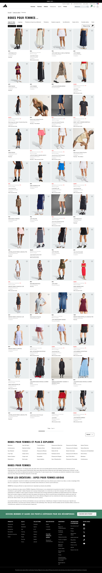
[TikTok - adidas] (88, 540)
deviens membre (93, 3)
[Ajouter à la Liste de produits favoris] (27, 31)
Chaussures (53, 6)
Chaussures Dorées (42, 453)
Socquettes (39, 456)
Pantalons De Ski (56, 453)
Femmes (39, 6)
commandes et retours (77, 3)
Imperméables (40, 459)
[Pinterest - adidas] (88, 536)
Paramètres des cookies (20, 570)
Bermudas (24, 459)
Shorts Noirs (84, 453)
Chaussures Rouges (56, 456)
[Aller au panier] (97, 6)
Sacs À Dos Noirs (70, 456)
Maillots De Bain (26, 448)
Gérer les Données (30, 570)
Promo (65, 6)
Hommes (33, 6)
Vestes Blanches (85, 448)
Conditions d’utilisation (82, 570)
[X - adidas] (88, 532)
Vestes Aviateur (11, 456)
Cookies (36, 570)
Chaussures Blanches (57, 445)
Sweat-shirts (25, 453)
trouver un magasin (66, 3)
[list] (51, 22)
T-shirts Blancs (41, 445)
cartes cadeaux (85, 3)
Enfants (46, 6)
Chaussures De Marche (72, 453)
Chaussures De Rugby (71, 445)
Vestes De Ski (55, 451)
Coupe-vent (25, 456)
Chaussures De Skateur (72, 448)
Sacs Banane (11, 451)
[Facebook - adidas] (88, 525)
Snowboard (25, 451)
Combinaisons (11, 448)
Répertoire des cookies (43, 570)
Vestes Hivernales (70, 451)
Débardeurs (11, 459)
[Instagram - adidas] (88, 529)
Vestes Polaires (84, 445)
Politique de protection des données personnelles (59, 570)
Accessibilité (73, 570)
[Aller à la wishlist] (94, 6)
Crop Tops (10, 453)
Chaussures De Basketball (87, 451)
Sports (59, 6)
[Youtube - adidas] (88, 544)
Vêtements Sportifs (56, 448)
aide (71, 3)
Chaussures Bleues (41, 451)
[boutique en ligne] (5, 6)
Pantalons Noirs (41, 448)
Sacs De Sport (25, 445)
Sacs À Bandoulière (56, 459)
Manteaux (10, 445)
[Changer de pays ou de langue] (97, 4)
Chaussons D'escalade (71, 459)
